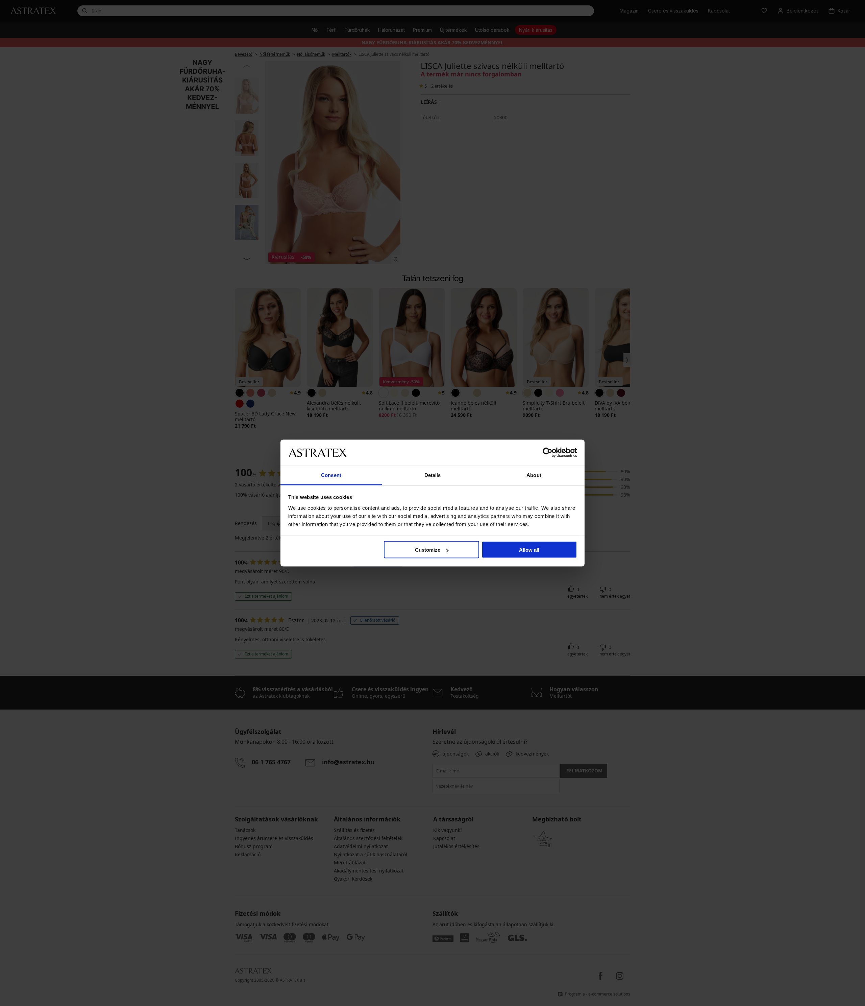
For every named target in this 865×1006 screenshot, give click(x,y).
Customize (427, 550)
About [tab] (533, 475)
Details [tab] (432, 475)
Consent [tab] (331, 475)
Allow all (529, 550)
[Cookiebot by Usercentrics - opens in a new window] (547, 453)
